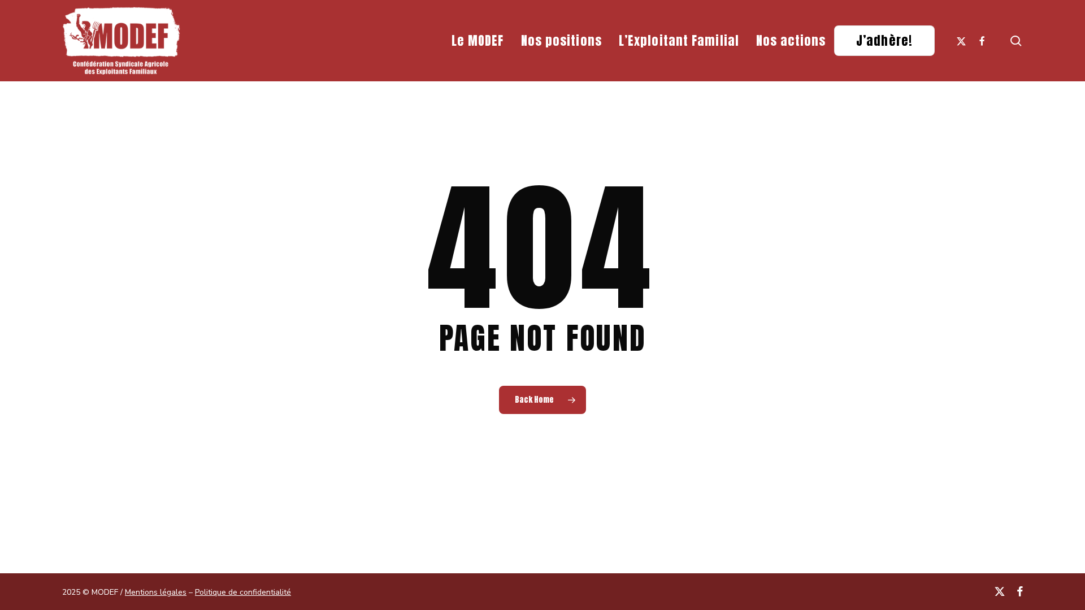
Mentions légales (155, 592)
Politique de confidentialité (243, 592)
